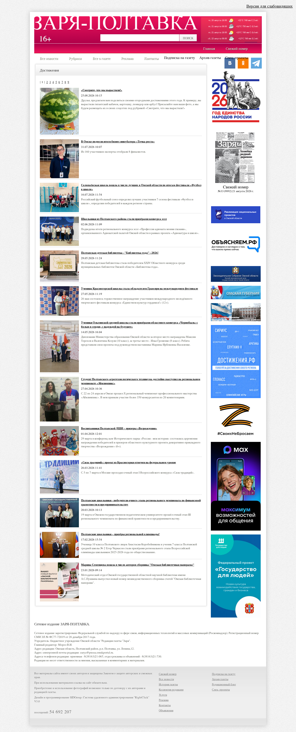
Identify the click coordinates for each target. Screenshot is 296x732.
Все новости (166, 679)
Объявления (166, 710)
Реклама (164, 700)
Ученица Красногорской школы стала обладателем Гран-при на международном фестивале (139, 288)
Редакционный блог (224, 684)
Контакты (165, 705)
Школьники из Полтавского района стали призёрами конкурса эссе (124, 219)
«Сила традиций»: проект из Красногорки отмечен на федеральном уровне (128, 462)
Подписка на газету (179, 57)
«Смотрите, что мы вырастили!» (101, 90)
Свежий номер (168, 674)
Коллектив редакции (171, 689)
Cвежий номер (236, 188)
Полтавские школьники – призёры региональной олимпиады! (120, 534)
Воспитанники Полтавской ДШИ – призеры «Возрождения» (119, 428)
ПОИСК (188, 38)
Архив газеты (210, 57)
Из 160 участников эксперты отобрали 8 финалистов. (113, 152)
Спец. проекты (236, 57)
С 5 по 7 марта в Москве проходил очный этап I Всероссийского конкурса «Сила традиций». (137, 472)
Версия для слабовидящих (269, 6)
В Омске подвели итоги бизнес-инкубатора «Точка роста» (118, 141)
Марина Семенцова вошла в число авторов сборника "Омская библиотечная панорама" (137, 564)
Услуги (163, 695)
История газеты (168, 684)
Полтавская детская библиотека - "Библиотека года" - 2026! (119, 252)
